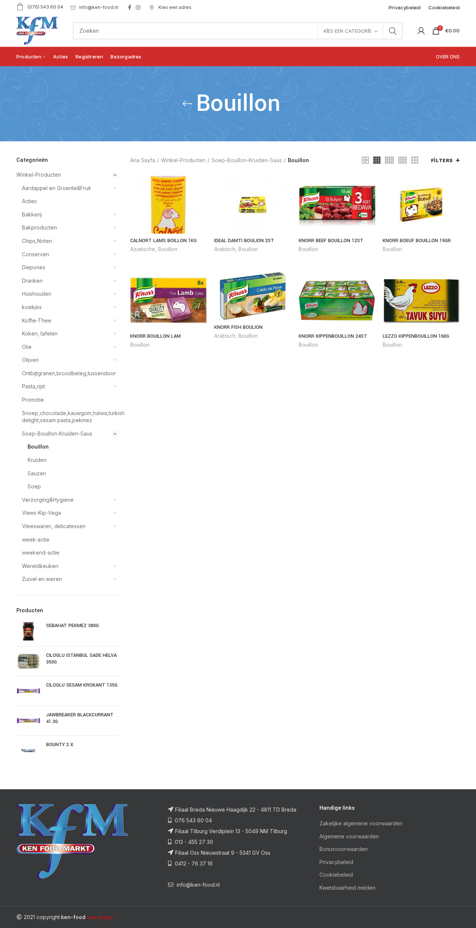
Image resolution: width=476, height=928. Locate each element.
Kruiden (37, 460)
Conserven (35, 254)
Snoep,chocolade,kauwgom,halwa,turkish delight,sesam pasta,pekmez (66, 417)
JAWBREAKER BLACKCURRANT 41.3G (79, 718)
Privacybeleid (336, 862)
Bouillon (38, 446)
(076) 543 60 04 (45, 7)
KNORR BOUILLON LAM (155, 336)
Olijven (30, 360)
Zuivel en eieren (42, 579)
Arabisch (224, 249)
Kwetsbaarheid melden (347, 887)
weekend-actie (41, 552)
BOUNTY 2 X (59, 744)
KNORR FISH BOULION (238, 327)
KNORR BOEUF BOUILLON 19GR (417, 240)
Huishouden (36, 293)
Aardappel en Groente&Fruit (56, 188)
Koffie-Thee (36, 320)
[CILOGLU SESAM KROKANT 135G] (28, 691)
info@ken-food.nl (98, 7)
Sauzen (37, 473)
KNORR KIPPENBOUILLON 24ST (333, 336)
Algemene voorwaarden (349, 836)
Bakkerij (32, 214)
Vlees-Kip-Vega (41, 513)
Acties (29, 201)
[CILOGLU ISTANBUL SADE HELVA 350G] (28, 661)
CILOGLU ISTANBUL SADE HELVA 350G (81, 658)
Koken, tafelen (40, 333)
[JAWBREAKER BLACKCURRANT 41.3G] (28, 721)
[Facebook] (130, 7)
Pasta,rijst (33, 386)
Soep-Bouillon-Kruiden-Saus (57, 433)
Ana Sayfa (142, 160)
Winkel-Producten (38, 174)
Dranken (32, 280)
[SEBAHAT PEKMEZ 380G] (28, 631)
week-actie (35, 539)
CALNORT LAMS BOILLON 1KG (163, 240)
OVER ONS (448, 57)
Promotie (33, 399)
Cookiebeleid (336, 874)
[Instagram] (138, 7)
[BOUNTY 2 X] (28, 750)
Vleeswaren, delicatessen (54, 526)
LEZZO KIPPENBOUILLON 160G (416, 336)
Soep (34, 486)
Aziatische (142, 249)
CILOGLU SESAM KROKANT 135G (82, 685)
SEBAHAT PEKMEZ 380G (72, 625)
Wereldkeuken (40, 566)
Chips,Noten (37, 241)
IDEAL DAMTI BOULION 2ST (244, 240)
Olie (27, 347)
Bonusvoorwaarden (343, 849)
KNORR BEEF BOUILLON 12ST (331, 240)
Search (392, 30)
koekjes (32, 307)
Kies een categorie (348, 31)
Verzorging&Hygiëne (48, 500)
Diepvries (33, 267)
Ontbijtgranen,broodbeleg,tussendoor (66, 373)
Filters (442, 160)
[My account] (421, 30)
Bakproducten (39, 227)
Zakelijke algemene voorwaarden (360, 823)
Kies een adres (174, 7)
